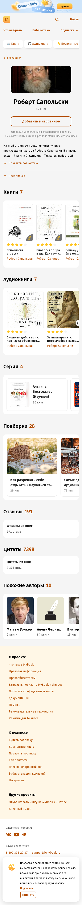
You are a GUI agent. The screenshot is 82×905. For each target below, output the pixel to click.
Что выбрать (12, 30)
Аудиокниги (40, 44)
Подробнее (27, 888)
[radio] (8, 245)
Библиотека (41, 30)
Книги (15, 44)
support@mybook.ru (46, 852)
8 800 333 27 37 (17, 852)
